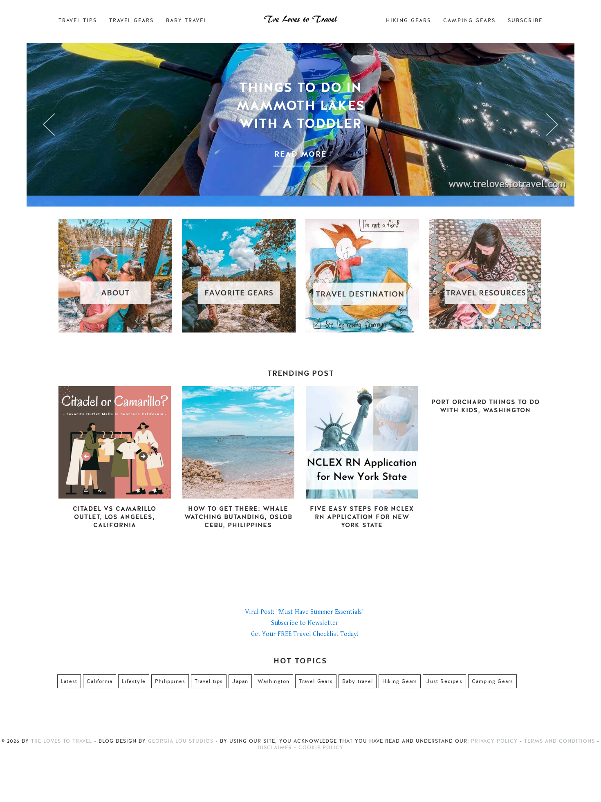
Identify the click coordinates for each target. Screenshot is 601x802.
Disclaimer (275, 747)
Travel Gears (131, 20)
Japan (240, 681)
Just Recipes (444, 681)
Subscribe (525, 20)
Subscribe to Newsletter (305, 623)
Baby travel (357, 681)
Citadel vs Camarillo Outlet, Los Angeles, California (114, 517)
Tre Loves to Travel (61, 741)
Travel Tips (77, 20)
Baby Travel (186, 20)
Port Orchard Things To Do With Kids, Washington (485, 406)
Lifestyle (134, 681)
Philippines (170, 681)
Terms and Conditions (559, 741)
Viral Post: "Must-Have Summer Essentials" (305, 612)
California (99, 681)
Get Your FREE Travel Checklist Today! (305, 634)
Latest (69, 681)
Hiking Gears (408, 20)
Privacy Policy (494, 741)
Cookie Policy (320, 747)
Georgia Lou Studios (180, 741)
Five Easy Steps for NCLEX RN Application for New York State (362, 517)
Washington (273, 681)
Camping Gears (469, 20)
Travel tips (209, 681)
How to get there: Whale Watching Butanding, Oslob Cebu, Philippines (238, 517)
